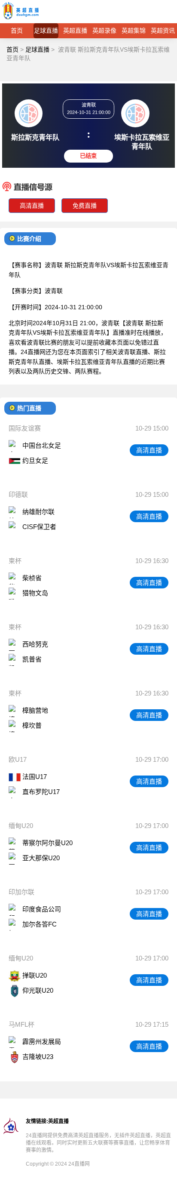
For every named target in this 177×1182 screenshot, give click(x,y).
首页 (17, 30)
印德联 (18, 494)
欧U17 (18, 759)
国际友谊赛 (25, 428)
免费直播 (85, 205)
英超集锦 (134, 30)
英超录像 (104, 30)
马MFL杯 (21, 1024)
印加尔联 (21, 892)
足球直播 (46, 30)
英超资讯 (163, 30)
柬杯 (15, 560)
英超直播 (75, 30)
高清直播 (32, 205)
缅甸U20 (21, 825)
